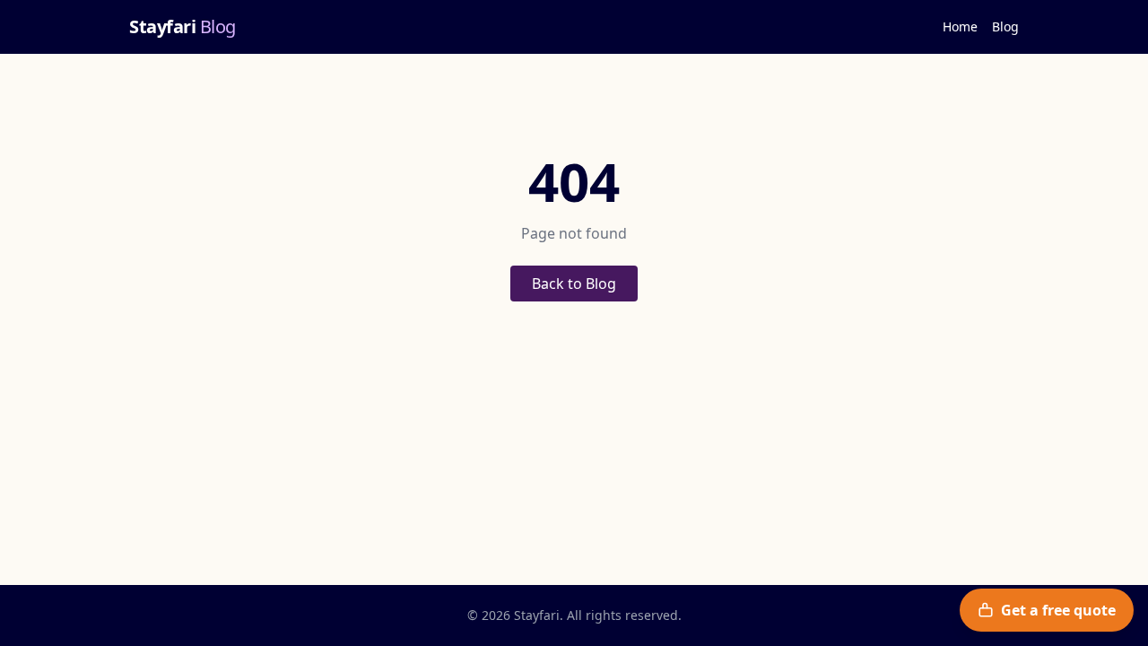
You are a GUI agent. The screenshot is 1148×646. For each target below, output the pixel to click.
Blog (1005, 26)
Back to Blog (574, 283)
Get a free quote (1058, 610)
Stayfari (182, 26)
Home (960, 26)
